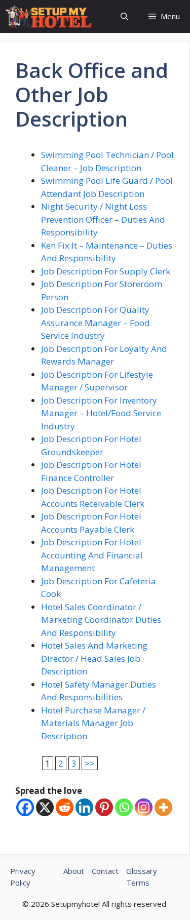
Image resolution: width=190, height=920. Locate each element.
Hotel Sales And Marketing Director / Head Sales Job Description (94, 658)
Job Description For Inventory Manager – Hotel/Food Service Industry (101, 413)
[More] (163, 807)
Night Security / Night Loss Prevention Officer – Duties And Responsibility (103, 219)
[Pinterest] (104, 807)
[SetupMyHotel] (48, 16)
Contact (105, 871)
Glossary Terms (141, 877)
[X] (45, 807)
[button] (124, 16)
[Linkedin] (84, 807)
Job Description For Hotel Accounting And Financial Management (92, 555)
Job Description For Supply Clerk (105, 271)
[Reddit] (64, 807)
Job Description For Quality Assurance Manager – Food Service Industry (95, 322)
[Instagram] (144, 807)
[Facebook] (25, 807)
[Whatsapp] (124, 807)
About (73, 871)
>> (90, 763)
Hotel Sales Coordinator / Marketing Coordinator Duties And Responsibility (101, 619)
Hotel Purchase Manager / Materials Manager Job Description (93, 723)
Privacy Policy (22, 877)
